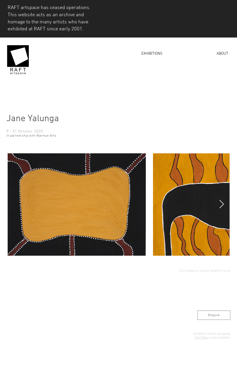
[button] (128, 53)
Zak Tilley (201, 338)
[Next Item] (221, 204)
